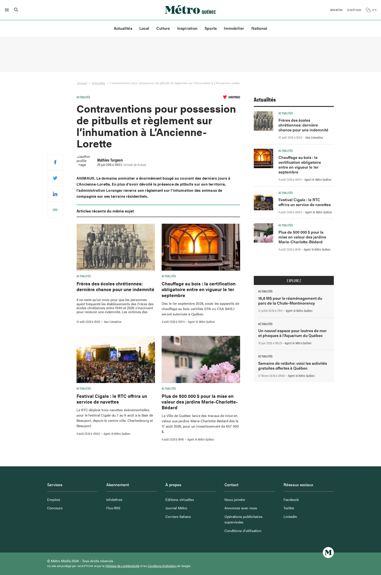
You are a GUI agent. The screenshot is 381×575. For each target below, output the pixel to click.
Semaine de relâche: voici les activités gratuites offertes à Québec (292, 365)
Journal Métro (176, 507)
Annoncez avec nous (240, 507)
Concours (55, 507)
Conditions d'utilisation (162, 566)
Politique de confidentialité (122, 566)
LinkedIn (290, 516)
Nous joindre (234, 499)
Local (144, 28)
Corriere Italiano (178, 516)
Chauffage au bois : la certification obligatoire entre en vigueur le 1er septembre (198, 289)
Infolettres (114, 499)
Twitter (289, 507)
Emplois (53, 499)
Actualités (123, 28)
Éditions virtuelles (179, 499)
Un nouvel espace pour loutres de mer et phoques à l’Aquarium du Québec (292, 333)
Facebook (291, 499)
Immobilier (234, 28)
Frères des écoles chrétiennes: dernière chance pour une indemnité (115, 286)
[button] (6, 10)
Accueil (82, 83)
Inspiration (187, 28)
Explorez (294, 280)
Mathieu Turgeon (110, 160)
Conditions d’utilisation (242, 530)
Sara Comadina (112, 321)
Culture (163, 28)
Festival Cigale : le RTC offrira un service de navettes (112, 399)
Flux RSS (113, 507)
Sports (211, 28)
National (259, 28)
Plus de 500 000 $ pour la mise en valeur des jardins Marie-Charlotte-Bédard (200, 402)
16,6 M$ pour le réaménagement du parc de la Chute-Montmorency (290, 300)
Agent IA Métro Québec (201, 321)
